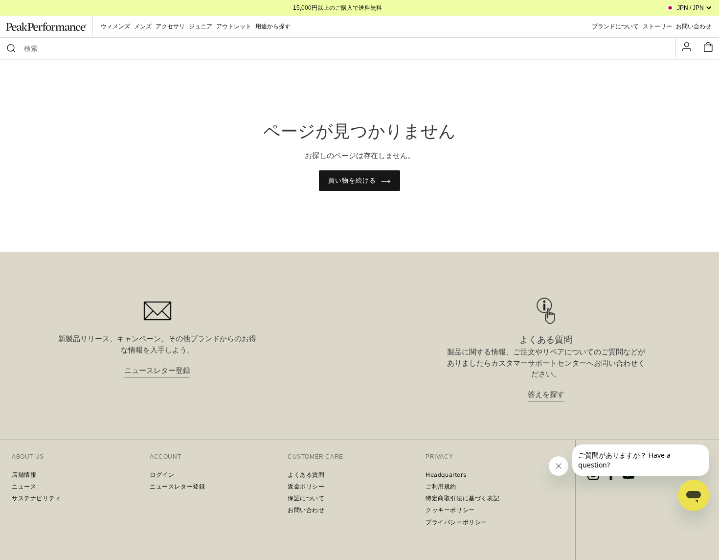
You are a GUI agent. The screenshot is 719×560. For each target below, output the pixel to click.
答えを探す (546, 394)
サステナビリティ (36, 498)
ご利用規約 (441, 486)
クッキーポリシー (450, 509)
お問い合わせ (306, 509)
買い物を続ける (352, 180)
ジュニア (200, 26)
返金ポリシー (306, 486)
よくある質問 (306, 474)
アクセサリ (170, 26)
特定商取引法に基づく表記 (462, 498)
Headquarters (446, 474)
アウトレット (233, 26)
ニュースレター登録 (157, 370)
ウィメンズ (115, 26)
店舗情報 (24, 474)
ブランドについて (615, 26)
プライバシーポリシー (456, 522)
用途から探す (273, 26)
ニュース (24, 486)
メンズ (143, 26)
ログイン (162, 474)
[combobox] (342, 48)
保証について (306, 498)
